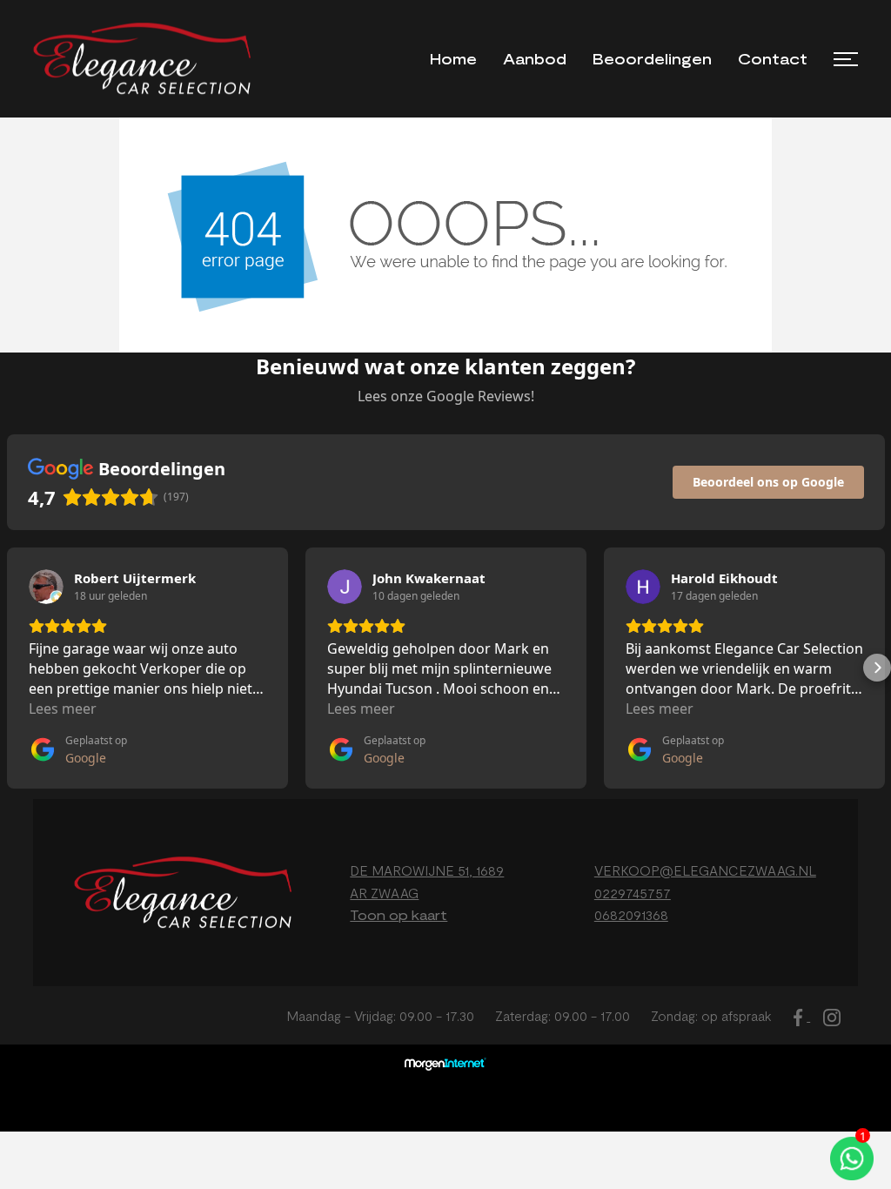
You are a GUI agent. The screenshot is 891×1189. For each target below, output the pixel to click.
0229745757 (632, 892)
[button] (14, 668)
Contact (772, 58)
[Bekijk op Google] (46, 586)
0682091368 (631, 914)
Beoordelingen (652, 58)
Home (453, 58)
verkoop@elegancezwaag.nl (705, 870)
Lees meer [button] (63, 708)
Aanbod (534, 58)
